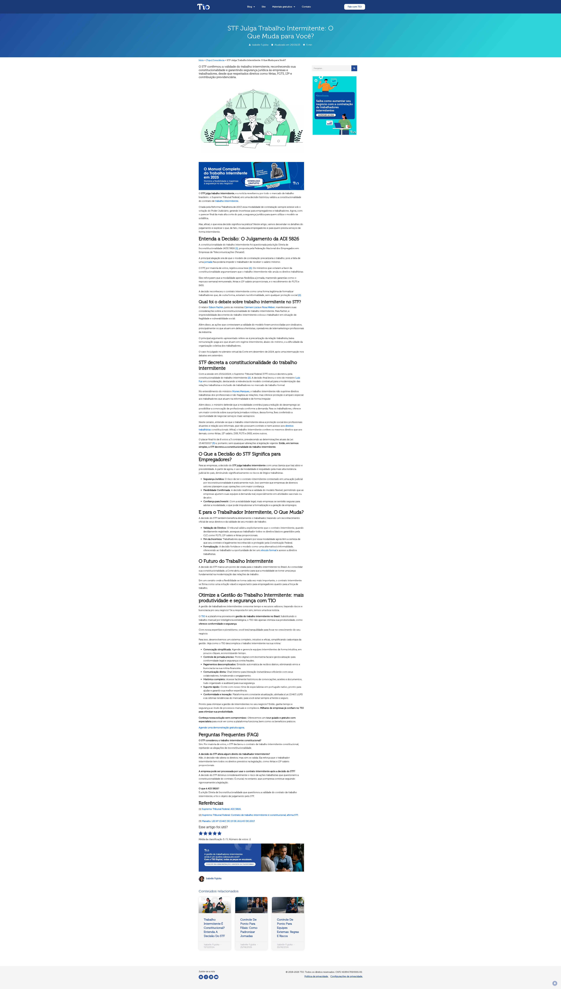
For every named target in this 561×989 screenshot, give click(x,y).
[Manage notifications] (555, 983)
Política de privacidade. (316, 976)
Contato (306, 6)
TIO (203, 616)
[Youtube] (216, 977)
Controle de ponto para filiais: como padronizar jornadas (248, 928)
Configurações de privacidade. (346, 976)
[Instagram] (206, 977)
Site (264, 6)
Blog (249, 6)
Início (201, 60)
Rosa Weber (268, 307)
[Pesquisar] (354, 68)
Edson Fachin (216, 307)
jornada (208, 262)
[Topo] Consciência (215, 60)
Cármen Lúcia (252, 307)
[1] (236, 248)
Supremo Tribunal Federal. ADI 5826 (221, 809)
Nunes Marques (240, 391)
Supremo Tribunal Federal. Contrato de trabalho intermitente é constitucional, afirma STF (250, 815)
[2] (250, 268)
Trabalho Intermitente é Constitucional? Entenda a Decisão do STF (214, 928)
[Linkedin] (211, 977)
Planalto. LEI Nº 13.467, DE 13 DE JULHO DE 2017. (228, 821)
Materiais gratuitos (282, 6)
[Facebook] (201, 977)
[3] (213, 443)
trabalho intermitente (226, 201)
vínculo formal (268, 550)
